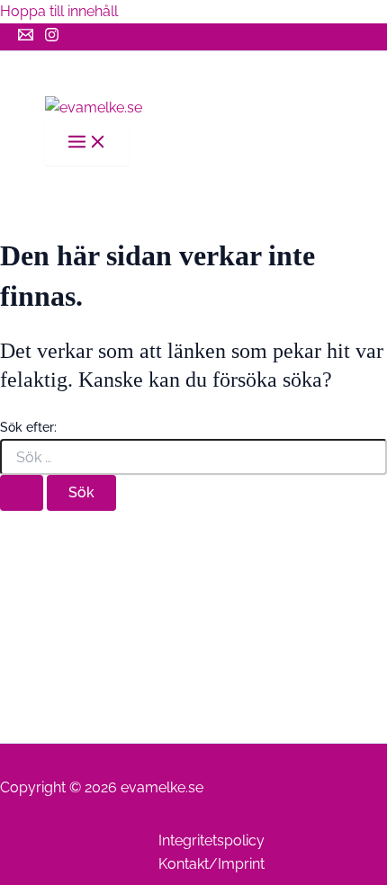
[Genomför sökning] (21, 493)
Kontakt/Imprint (211, 863)
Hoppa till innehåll (59, 11)
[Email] (25, 37)
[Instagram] (51, 37)
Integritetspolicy (211, 840)
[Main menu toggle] (87, 143)
